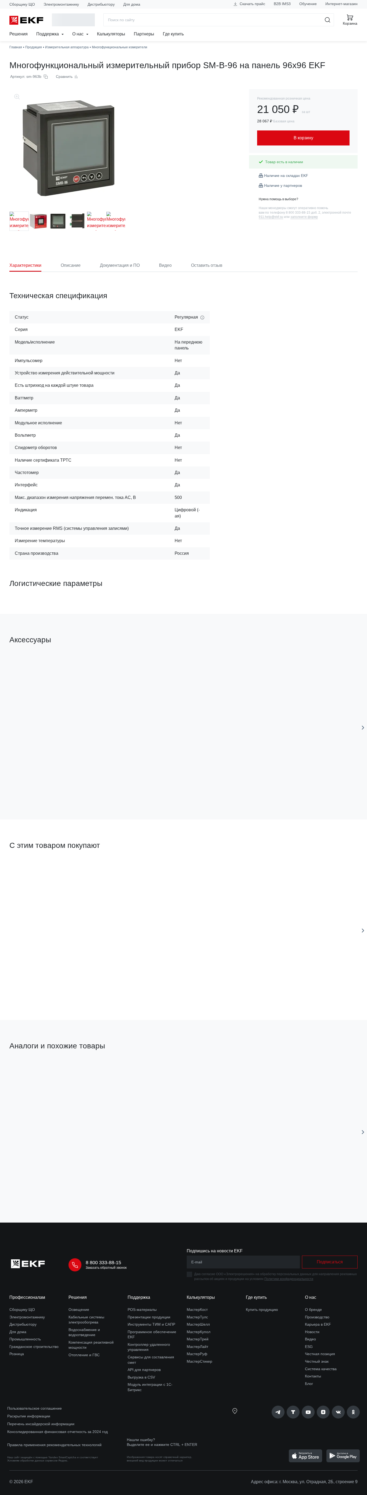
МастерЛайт (197, 1346)
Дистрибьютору (101, 4)
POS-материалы (142, 1309)
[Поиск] (327, 19)
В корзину (40, 785)
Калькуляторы (111, 34)
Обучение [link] (308, 4)
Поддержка (48, 34)
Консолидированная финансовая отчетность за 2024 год (57, 1432)
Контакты (313, 1376)
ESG (309, 1346)
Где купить (173, 34)
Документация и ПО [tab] (120, 265)
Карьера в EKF (318, 1324)
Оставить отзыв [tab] (206, 265)
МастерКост (197, 1309)
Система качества (321, 1369)
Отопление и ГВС (84, 1355)
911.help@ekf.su (271, 217)
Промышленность (25, 1339)
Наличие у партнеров (283, 185)
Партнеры (144, 34)
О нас (78, 34)
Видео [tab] (165, 265)
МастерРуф (197, 1354)
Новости (312, 1332)
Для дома (131, 4)
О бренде (313, 1309)
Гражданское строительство (34, 1346)
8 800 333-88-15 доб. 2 (303, 212)
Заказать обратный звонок (106, 1268)
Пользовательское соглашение (34, 1408)
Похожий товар (29, 1071)
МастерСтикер (199, 1361)
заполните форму (304, 217)
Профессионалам (27, 1297)
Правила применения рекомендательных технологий (54, 1445)
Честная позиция (320, 1354)
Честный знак (317, 1361)
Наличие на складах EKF (286, 175)
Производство (317, 1317)
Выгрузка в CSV (141, 1377)
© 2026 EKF (21, 1481)
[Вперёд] (363, 727)
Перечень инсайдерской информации (40, 1424)
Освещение (79, 1309)
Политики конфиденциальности (288, 1279)
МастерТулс (197, 1317)
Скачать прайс (252, 4)
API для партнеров (144, 1370)
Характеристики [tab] (25, 265)
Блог (309, 1383)
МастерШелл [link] (198, 1324)
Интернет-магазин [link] (341, 4)
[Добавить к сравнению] (88, 785)
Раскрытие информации (28, 1416)
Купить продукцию (262, 1309)
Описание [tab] (71, 265)
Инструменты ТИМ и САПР (151, 1324)
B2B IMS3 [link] (282, 4)
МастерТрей (197, 1339)
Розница (16, 1354)
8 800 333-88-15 (103, 1262)
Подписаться (40, 1188)
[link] (278, 1412)
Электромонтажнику (61, 4)
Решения (18, 34)
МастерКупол (198, 1332)
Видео (310, 1339)
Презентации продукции (149, 1317)
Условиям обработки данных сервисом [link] (32, 1460)
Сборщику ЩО (22, 4)
